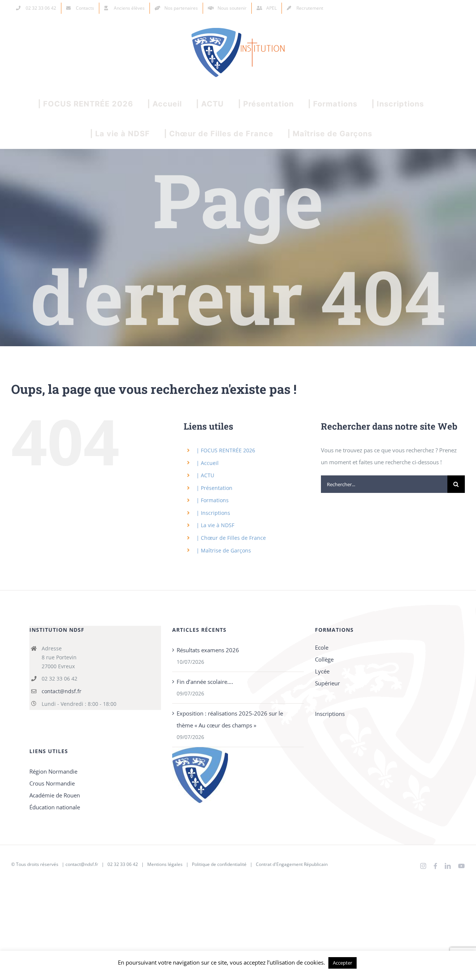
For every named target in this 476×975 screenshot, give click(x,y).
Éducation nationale (54, 807)
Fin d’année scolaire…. (205, 681)
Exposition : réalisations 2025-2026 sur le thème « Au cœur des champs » (230, 719)
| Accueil (207, 462)
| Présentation (214, 487)
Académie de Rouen (54, 795)
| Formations (212, 500)
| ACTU (205, 475)
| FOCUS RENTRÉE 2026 (225, 450)
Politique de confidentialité (219, 864)
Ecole (321, 647)
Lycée (322, 671)
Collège (324, 659)
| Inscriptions (213, 512)
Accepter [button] (342, 962)
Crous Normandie (52, 783)
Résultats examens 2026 (208, 650)
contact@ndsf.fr (61, 691)
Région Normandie (53, 771)
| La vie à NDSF (215, 525)
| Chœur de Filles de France (231, 537)
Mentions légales (165, 864)
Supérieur (327, 683)
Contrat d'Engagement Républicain (292, 864)
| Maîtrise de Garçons (223, 550)
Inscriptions (330, 713)
